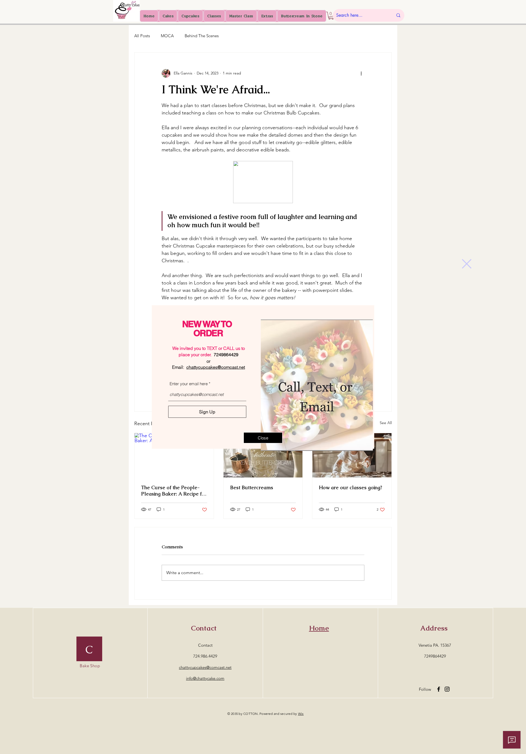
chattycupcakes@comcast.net (215, 367)
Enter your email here (189, 384)
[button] (466, 264)
